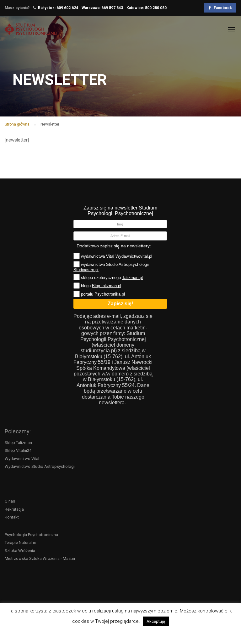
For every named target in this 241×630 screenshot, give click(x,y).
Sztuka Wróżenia (20, 550)
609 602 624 (67, 8)
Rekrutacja (14, 509)
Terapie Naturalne (20, 542)
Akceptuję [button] (156, 621)
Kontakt (12, 517)
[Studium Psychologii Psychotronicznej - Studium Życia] (31, 32)
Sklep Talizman (18, 442)
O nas (10, 501)
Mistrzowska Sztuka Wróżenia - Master (40, 558)
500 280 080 (156, 8)
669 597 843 (112, 8)
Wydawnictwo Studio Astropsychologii (40, 466)
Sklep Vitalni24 (18, 450)
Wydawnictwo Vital (22, 458)
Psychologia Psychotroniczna (31, 534)
